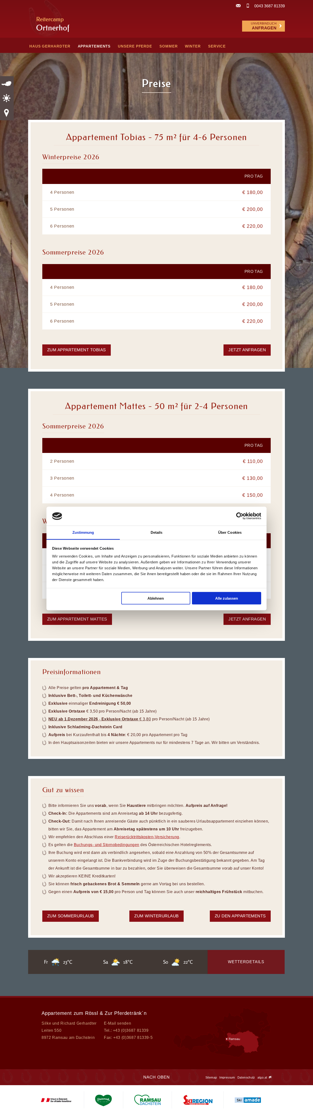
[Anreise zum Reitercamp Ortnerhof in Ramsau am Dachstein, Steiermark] (222, 1068)
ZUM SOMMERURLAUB (70, 916)
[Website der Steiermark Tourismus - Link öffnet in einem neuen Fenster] (103, 1099)
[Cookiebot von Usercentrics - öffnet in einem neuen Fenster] (239, 516)
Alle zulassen (226, 598)
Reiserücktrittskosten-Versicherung (147, 837)
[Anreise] (7, 113)
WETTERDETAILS (246, 962)
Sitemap (211, 1077)
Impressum (227, 1077)
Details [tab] (157, 532)
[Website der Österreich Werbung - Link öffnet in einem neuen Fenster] (56, 1099)
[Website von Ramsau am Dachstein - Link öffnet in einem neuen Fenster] (147, 1099)
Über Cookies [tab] (230, 532)
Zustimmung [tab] (83, 532)
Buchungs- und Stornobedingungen (106, 845)
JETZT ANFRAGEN (247, 350)
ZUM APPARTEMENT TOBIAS (76, 350)
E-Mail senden (117, 1023)
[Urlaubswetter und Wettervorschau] (7, 98)
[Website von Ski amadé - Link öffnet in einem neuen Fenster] (248, 1099)
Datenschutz (246, 1077)
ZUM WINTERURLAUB (156, 916)
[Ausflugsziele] (7, 83)
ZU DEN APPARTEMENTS (240, 916)
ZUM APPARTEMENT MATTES (77, 619)
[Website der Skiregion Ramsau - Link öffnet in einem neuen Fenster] (198, 1099)
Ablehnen (155, 598)
